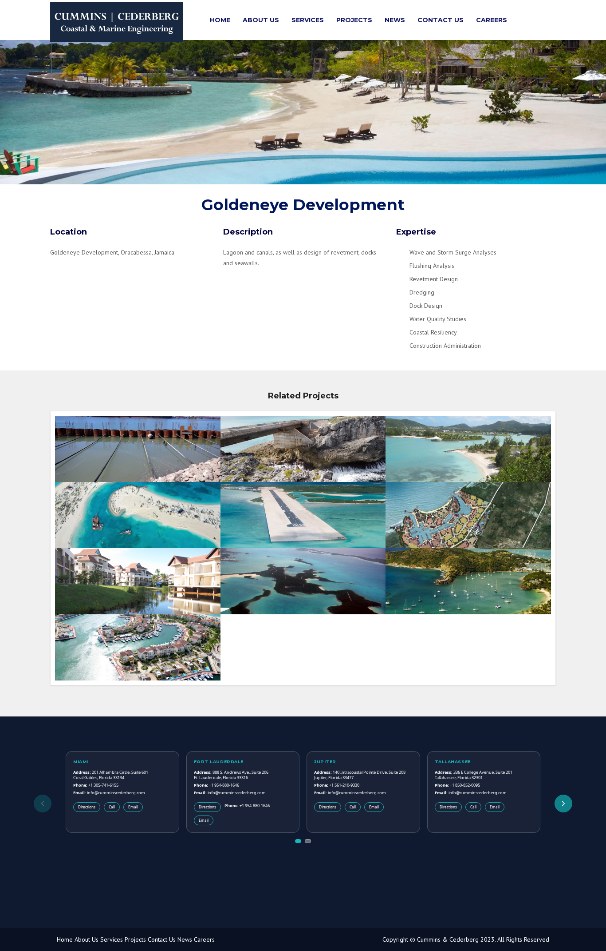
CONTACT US (440, 20)
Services (111, 939)
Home (65, 939)
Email (133, 806)
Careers (204, 939)
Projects (135, 939)
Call (112, 806)
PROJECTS (354, 20)
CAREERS (491, 20)
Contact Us (162, 939)
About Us (86, 939)
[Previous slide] (42, 803)
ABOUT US (261, 20)
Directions (86, 806)
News (184, 939)
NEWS (395, 20)
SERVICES (307, 20)
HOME (220, 20)
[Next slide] (563, 803)
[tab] (298, 841)
